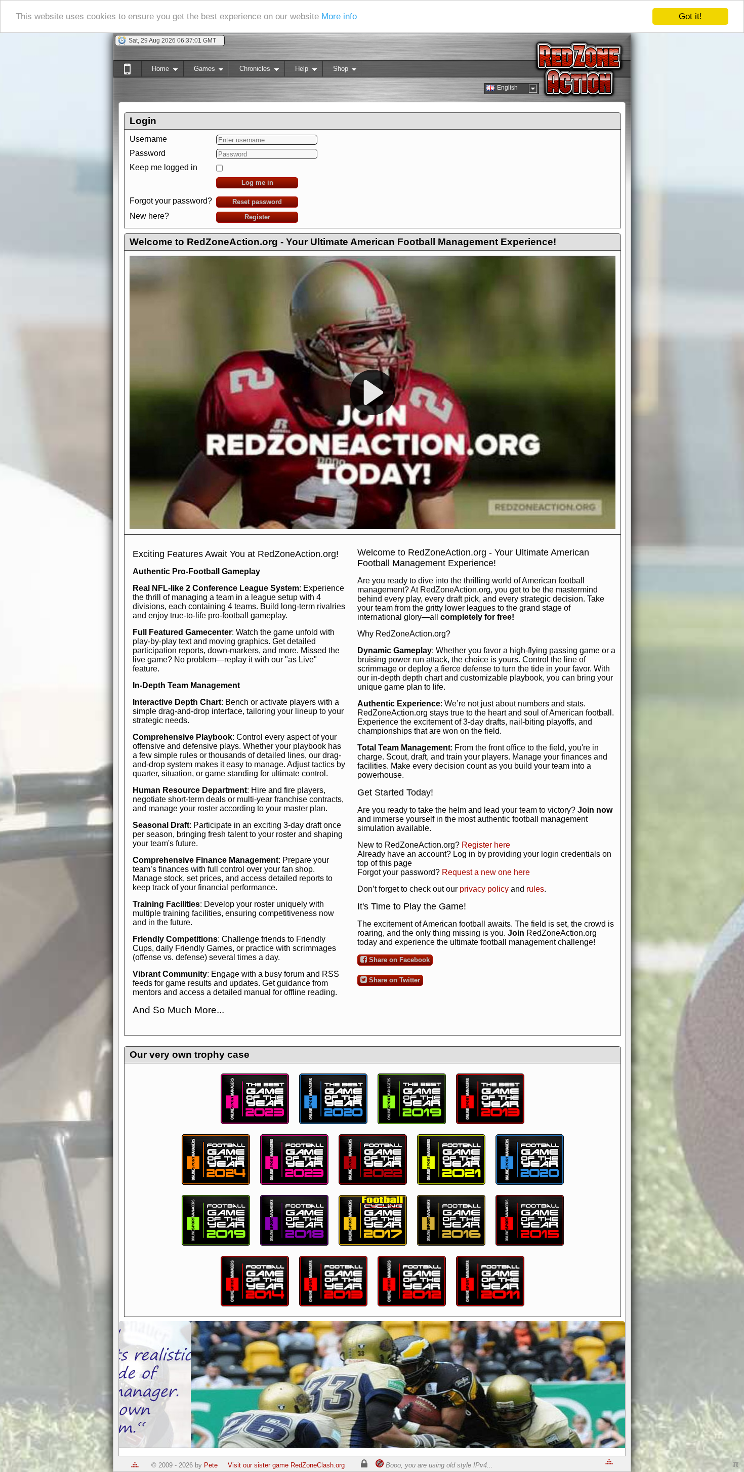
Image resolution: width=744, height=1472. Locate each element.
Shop (335, 70)
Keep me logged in (163, 167)
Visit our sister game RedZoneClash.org (286, 1465)
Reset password (257, 202)
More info (339, 17)
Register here (486, 845)
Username (148, 139)
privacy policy (484, 889)
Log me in (257, 182)
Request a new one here (486, 872)
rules (535, 889)
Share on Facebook (398, 960)
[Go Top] (134, 1465)
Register (257, 217)
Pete (211, 1465)
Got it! (690, 16)
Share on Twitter (393, 980)
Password (148, 153)
